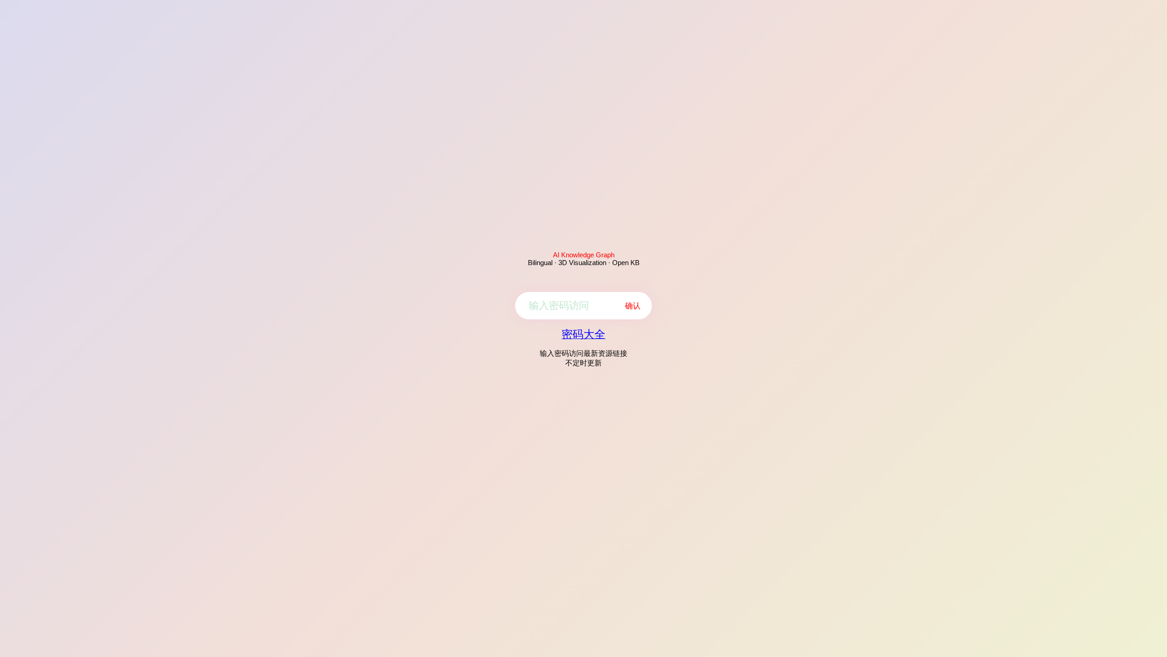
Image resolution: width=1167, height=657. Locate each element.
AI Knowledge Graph (583, 255)
